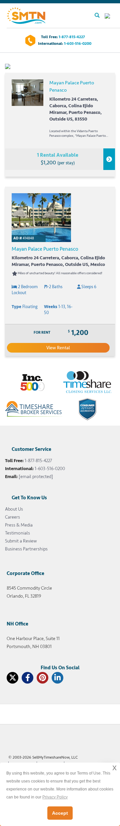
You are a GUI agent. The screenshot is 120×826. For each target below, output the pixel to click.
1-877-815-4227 (72, 37)
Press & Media (19, 525)
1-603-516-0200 (77, 43)
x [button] (114, 767)
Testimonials (17, 533)
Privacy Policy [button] (55, 797)
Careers (12, 517)
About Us (14, 509)
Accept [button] (60, 813)
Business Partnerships (26, 549)
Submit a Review (21, 541)
